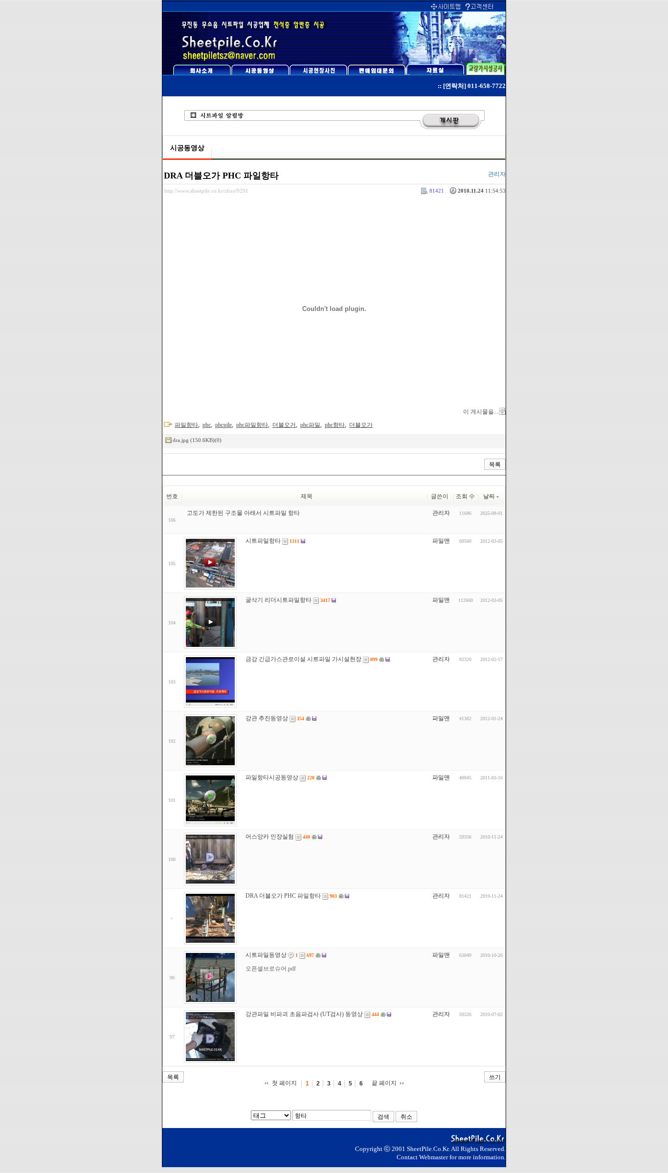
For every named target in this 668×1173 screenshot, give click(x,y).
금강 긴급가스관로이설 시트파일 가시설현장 (303, 659)
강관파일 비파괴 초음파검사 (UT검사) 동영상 (304, 1014)
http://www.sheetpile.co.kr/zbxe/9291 (206, 191)
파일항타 (186, 424)
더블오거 (284, 424)
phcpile (223, 424)
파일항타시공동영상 (271, 777)
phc (206, 424)
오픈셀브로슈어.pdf (270, 968)
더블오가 (361, 424)
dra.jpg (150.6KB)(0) (197, 440)
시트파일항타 (263, 540)
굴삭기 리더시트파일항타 (278, 600)
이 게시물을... (480, 411)
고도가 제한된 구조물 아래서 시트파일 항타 (243, 512)
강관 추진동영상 (266, 718)
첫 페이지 (284, 1083)
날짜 (489, 496)
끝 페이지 (384, 1083)
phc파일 (310, 424)
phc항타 (335, 424)
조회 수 (465, 496)
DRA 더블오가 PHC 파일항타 (221, 175)
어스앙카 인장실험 (269, 836)
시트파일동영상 (266, 955)
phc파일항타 (252, 424)
